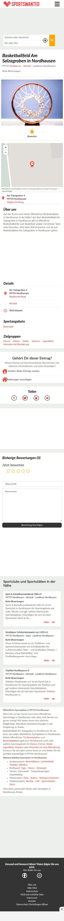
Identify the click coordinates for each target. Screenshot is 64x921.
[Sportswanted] (24, 4)
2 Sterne (13, 471)
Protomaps (52, 189)
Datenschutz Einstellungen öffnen (32, 904)
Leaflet (5, 189)
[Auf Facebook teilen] (14, 398)
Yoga (23, 768)
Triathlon (14, 765)
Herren (6, 341)
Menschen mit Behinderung (16, 344)
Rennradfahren (33, 761)
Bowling (29, 781)
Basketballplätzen (11, 741)
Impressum (32, 898)
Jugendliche (48, 341)
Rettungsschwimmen (49, 778)
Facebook (25, 875)
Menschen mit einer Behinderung (44, 747)
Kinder (26, 341)
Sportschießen (48, 781)
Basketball (8, 327)
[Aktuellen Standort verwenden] (45, 40)
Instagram (39, 875)
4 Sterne (23, 471)
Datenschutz (32, 891)
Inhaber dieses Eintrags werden (23, 371)
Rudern (34, 778)
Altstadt (27, 66)
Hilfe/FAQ (32, 888)
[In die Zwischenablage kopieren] (36, 398)
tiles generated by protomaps (39, 189)
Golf (37, 781)
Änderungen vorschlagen (19, 380)
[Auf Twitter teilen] (25, 398)
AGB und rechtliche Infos (32, 895)
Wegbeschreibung (15, 202)
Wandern (23, 765)
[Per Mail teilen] (47, 398)
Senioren (36, 341)
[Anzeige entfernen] (61, 909)
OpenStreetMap (7, 191)
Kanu (25, 778)
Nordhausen (15, 66)
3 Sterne (18, 471)
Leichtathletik (47, 761)
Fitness (31, 768)
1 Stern (8, 471)
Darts (12, 784)
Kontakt (32, 901)
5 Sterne (28, 471)
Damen (16, 341)
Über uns (32, 885)
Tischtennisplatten (31, 737)
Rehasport (41, 768)
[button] (32, 164)
